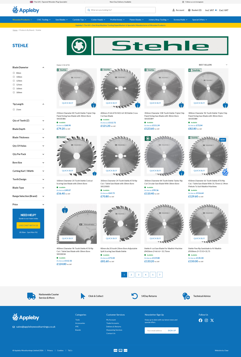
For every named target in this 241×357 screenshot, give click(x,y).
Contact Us (110, 333)
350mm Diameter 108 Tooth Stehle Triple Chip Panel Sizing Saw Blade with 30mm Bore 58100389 (164, 116)
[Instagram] (206, 320)
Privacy (50, 350)
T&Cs (70, 350)
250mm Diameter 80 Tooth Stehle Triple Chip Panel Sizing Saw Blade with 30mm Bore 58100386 (76, 116)
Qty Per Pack (19, 154)
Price (15, 204)
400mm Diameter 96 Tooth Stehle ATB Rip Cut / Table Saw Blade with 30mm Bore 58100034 (75, 251)
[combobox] (120, 10)
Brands (78, 330)
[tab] (28, 81)
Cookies (60, 350)
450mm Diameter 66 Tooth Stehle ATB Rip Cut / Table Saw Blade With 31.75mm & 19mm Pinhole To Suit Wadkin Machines (208, 183)
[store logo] (26, 10)
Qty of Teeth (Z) (21, 120)
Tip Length (18, 104)
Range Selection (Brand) (25, 196)
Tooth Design (19, 179)
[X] (212, 320)
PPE (77, 326)
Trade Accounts (112, 323)
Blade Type (18, 187)
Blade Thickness (21, 137)
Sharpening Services (114, 330)
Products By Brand (26, 30)
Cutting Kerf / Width (23, 171)
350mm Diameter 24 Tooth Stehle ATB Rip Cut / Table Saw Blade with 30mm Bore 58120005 (119, 183)
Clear (226, 350)
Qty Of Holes (19, 145)
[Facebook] (201, 320)
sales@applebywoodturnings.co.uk (35, 326)
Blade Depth (19, 129)
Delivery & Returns (113, 326)
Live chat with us (28, 225)
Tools (77, 320)
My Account (111, 320)
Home (15, 30)
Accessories (80, 323)
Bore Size (17, 162)
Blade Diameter (20, 67)
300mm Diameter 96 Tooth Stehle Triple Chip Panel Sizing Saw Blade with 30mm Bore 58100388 (207, 116)
